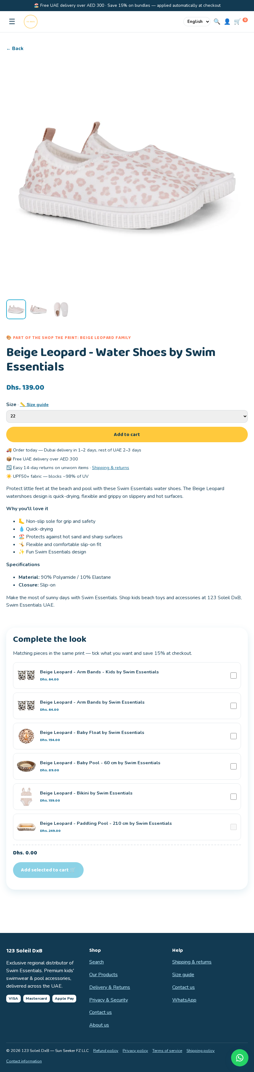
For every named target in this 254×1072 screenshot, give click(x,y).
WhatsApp (184, 1000)
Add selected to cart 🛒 (48, 870)
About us (99, 1025)
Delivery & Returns (109, 987)
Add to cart (127, 435)
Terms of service (167, 1050)
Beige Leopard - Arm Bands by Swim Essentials (92, 706)
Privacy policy (135, 1050)
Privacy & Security (108, 1000)
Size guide (183, 974)
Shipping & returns (110, 467)
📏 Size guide (34, 404)
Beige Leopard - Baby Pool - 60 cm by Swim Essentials (100, 766)
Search (96, 962)
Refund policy (105, 1050)
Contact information (24, 1061)
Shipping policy (200, 1050)
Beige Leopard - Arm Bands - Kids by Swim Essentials (99, 675)
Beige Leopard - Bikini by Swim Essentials (86, 796)
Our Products (103, 974)
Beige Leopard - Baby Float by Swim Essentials (92, 736)
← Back (15, 48)
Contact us (100, 1012)
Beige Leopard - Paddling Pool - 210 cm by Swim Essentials (106, 827)
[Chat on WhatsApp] (239, 1057)
